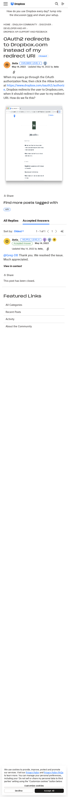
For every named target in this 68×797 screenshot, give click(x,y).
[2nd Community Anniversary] (45, 63)
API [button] (7, 209)
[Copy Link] (14, 72)
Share (8, 196)
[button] (6, 64)
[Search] (57, 4)
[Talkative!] (50, 240)
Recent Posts (13, 311)
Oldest (18, 231)
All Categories (14, 304)
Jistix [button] (15, 63)
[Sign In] (63, 4)
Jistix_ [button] (15, 239)
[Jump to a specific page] (62, 231)
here (30, 15)
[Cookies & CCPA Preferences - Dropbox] (34, 780)
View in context (12, 266)
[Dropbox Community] (18, 4)
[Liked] (54, 240)
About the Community (19, 326)
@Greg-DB (10, 255)
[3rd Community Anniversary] (45, 240)
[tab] (11, 220)
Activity (10, 319)
